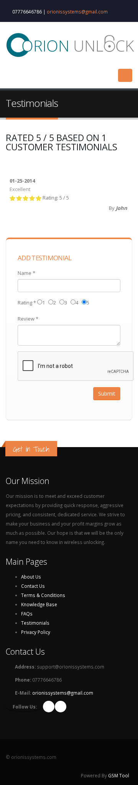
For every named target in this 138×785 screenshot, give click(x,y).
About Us (31, 577)
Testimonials (35, 623)
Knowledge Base (39, 604)
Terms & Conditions (43, 595)
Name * (26, 272)
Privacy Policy (35, 632)
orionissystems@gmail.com (77, 11)
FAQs (27, 613)
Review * (28, 318)
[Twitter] (60, 706)
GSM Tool (118, 775)
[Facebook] (48, 706)
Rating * (27, 302)
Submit (106, 393)
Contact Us (33, 586)
